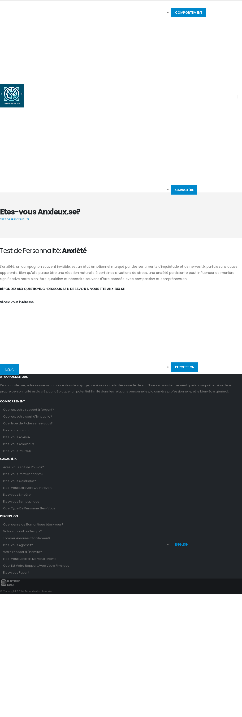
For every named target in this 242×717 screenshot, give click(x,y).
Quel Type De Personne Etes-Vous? (198, 234)
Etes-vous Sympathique (21, 501)
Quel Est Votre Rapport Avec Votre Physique (36, 566)
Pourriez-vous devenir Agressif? (196, 393)
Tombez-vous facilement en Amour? (199, 387)
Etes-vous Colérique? (19, 481)
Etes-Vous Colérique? (189, 210)
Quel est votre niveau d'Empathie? (197, 27)
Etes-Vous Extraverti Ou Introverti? (197, 216)
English (181, 544)
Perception (184, 367)
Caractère (184, 189)
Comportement (188, 12)
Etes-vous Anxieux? (188, 45)
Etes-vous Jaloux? (187, 39)
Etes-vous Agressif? (18, 545)
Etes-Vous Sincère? (188, 222)
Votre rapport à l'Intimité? (22, 552)
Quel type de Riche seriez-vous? (28, 423)
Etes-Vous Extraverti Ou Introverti (27, 488)
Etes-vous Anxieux (16, 437)
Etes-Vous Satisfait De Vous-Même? (199, 405)
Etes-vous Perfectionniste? (23, 474)
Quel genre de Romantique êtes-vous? (200, 376)
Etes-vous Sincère (17, 495)
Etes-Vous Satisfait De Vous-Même (29, 559)
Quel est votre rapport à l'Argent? (196, 21)
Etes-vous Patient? (187, 417)
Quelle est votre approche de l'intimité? (200, 399)
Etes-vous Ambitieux (18, 444)
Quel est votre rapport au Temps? (196, 381)
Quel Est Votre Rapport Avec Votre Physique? (203, 411)
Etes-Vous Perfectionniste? (192, 204)
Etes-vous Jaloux (16, 430)
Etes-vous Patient (16, 572)
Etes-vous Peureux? (188, 56)
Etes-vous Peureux (17, 451)
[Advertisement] (121, 340)
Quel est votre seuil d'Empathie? (27, 416)
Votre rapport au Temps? (22, 531)
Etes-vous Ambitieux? (189, 51)
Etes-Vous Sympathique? (192, 228)
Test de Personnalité (14, 219)
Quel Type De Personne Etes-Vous (29, 508)
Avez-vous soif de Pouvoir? (192, 198)
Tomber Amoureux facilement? (27, 538)
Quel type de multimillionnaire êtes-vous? (202, 33)
